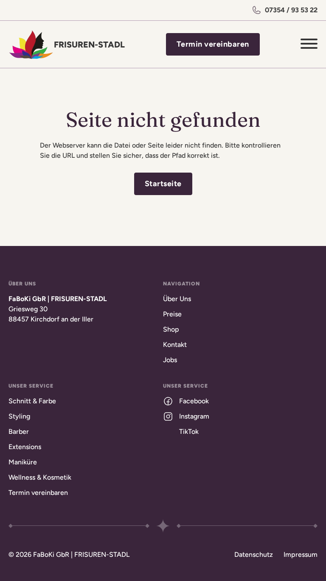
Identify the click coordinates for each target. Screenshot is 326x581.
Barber (18, 431)
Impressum (301, 554)
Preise (172, 314)
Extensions (24, 447)
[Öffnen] (309, 44)
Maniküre (22, 462)
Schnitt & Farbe (32, 401)
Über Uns (177, 299)
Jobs (170, 360)
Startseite (163, 183)
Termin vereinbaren (213, 44)
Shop (171, 329)
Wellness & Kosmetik (39, 477)
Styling (19, 416)
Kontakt (175, 345)
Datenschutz (253, 554)
